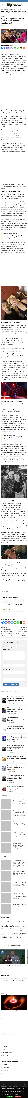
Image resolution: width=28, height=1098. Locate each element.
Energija (12, 923)
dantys (21, 921)
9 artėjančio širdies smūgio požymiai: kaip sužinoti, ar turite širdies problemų (19, 896)
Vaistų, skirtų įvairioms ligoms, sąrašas (19, 905)
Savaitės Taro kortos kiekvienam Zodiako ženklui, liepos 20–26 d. (19, 823)
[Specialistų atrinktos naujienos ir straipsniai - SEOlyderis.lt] (15, 5)
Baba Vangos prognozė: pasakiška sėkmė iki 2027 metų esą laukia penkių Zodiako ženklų (20, 813)
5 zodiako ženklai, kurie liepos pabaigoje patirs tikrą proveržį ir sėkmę (19, 801)
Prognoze (3, 930)
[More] (24, 48)
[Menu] (2, 5)
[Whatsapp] (17, 48)
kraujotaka (17, 926)
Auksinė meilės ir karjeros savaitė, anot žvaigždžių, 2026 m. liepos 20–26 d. (19, 846)
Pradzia (22, 928)
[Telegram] (11, 48)
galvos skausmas (18, 923)
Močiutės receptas (19, 1083)
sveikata (20, 933)
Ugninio (20, 937)
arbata (6, 921)
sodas (20, 931)
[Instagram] (8, 48)
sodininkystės (11, 934)
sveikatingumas (9, 937)
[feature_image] (6, 804)
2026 (2, 921)
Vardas (5, 662)
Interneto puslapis (8, 676)
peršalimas (17, 928)
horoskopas (7, 926)
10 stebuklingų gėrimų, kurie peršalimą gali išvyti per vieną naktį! (19, 884)
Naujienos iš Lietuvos (8, 1083)
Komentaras (7, 649)
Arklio (10, 921)
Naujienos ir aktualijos (20, 1086)
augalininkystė (15, 921)
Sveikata (5, 1064)
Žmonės (3, 16)
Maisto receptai (7, 1084)
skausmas (14, 930)
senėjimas (8, 930)
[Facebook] (2, 48)
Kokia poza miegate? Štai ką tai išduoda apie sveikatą (19, 873)
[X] (21, 48)
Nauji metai (5, 928)
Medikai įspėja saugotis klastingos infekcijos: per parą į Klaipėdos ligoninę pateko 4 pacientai (6, 631)
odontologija (11, 928)
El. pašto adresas (8, 669)
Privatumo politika (7, 1052)
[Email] (14, 48)
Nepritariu (19, 604)
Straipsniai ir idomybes (18, 1084)
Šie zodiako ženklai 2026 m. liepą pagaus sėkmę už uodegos (19, 834)
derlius (8, 923)
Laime (22, 926)
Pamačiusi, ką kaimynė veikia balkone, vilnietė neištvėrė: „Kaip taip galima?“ (21, 631)
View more (23, 1094)
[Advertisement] (14, 91)
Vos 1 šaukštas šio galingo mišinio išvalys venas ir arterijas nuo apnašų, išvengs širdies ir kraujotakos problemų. (20, 864)
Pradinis (5, 1046)
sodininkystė (4, 934)
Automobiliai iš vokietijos (7, 1086)
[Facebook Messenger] (5, 48)
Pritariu (7, 604)
